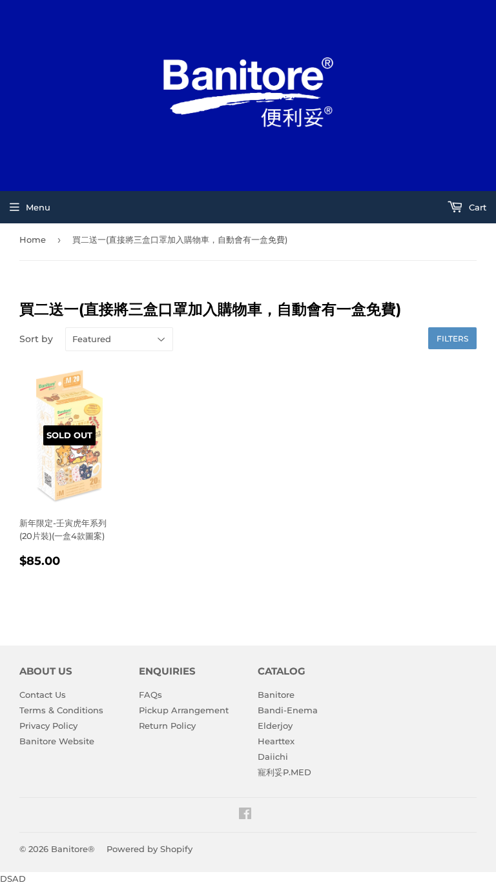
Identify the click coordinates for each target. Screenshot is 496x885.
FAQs (150, 694)
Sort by (36, 339)
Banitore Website (56, 741)
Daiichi (273, 756)
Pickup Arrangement (184, 710)
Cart (476, 207)
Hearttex (276, 741)
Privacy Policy (48, 725)
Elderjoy (275, 725)
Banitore (276, 694)
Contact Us (42, 694)
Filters (452, 338)
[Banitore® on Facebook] (245, 815)
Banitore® (72, 849)
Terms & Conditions (61, 710)
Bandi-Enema (288, 710)
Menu (38, 207)
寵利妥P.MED (284, 772)
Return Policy (167, 725)
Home (32, 239)
